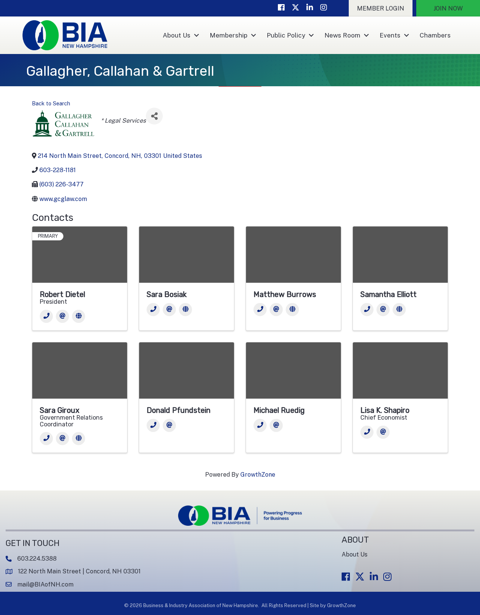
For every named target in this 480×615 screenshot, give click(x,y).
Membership (229, 35)
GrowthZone (257, 474)
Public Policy (286, 35)
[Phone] (46, 316)
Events (390, 35)
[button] (380, 8)
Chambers (435, 35)
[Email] (62, 316)
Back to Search (51, 103)
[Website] (78, 316)
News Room (342, 35)
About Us (176, 35)
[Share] (154, 116)
